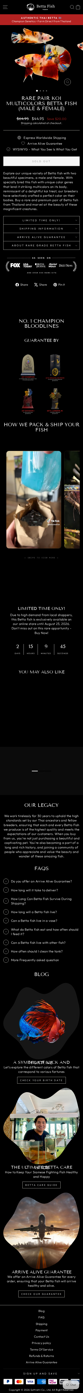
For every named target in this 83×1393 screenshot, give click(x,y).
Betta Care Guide (41, 1185)
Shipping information (41, 228)
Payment (42, 1330)
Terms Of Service (41, 1349)
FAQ (41, 1317)
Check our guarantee (41, 1294)
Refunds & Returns (41, 1356)
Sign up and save (40, 1373)
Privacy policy (41, 1343)
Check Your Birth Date (41, 1080)
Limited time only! (41, 220)
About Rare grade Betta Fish (41, 245)
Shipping (26, 123)
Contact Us (41, 1336)
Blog (41, 1311)
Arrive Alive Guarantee (41, 237)
